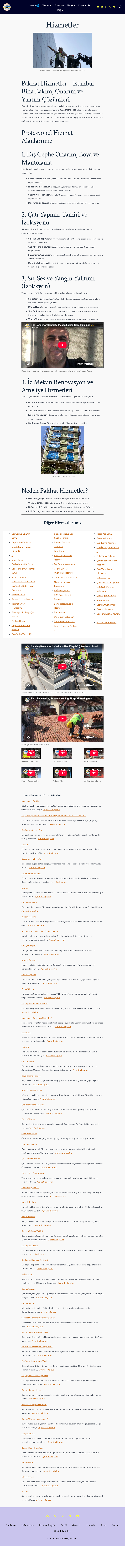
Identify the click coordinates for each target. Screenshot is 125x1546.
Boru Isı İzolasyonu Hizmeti (34, 1404)
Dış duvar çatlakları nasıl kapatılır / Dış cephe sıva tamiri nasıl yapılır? (53, 815)
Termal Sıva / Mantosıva (32, 1173)
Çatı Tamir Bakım (29, 902)
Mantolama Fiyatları (30, 801)
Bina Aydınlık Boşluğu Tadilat (35, 1332)
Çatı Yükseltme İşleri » (108, 582)
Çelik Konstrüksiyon (30, 1158)
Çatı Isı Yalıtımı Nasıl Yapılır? (34, 1419)
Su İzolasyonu (27, 1274)
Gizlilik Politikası (62, 1531)
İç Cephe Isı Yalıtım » (64, 621)
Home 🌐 (34, 5)
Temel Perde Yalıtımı (31, 873)
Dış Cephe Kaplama (21, 542)
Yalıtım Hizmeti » (20, 621)
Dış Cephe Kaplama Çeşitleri (34, 1260)
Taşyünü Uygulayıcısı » (23, 599)
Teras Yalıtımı (27, 989)
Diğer (60, 10)
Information (27, 1525)
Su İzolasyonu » (62, 590)
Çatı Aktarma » (104, 577)
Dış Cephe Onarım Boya (32, 830)
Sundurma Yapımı (29, 1133)
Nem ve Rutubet (29, 960)
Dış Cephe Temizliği (21, 634)
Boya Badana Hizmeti (31, 1075)
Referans (59, 5)
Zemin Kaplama (28, 974)
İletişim (71, 5)
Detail (64, 1525)
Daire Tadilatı (27, 1476)
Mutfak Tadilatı (28, 1202)
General (76, 1525)
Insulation (11, 1525)
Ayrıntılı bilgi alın (51, 809)
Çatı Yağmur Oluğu (106, 595)
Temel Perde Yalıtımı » (65, 577)
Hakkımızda (84, 5)
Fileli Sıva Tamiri (29, 1144)
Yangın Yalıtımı (28, 1433)
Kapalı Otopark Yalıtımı (32, 1448)
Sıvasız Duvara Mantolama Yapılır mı (38, 1317)
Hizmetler (47, 5)
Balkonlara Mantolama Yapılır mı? (36, 1346)
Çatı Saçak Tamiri (29, 1303)
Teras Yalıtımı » (104, 538)
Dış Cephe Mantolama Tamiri (34, 1361)
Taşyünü (25, 1046)
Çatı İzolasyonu (28, 1289)
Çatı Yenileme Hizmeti (31, 1390)
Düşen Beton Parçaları (31, 859)
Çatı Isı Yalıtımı (28, 1119)
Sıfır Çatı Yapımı (28, 945)
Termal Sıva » (18, 594)
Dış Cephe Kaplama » (64, 564)
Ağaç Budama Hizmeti (31, 1090)
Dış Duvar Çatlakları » (65, 616)
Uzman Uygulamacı (30, 1187)
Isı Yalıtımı (59, 551)
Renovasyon (60, 612)
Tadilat (24, 844)
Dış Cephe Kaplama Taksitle (34, 1003)
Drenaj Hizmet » (105, 609)
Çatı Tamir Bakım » (106, 556)
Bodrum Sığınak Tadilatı (32, 1231)
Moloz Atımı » (103, 600)
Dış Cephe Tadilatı (29, 1245)
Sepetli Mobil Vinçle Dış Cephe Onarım (39, 931)
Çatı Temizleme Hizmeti (32, 1104)
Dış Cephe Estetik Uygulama (34, 1375)
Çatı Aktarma (27, 1061)
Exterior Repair (47, 1525)
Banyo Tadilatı (28, 1216)
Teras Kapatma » (105, 533)
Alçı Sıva (25, 1491)
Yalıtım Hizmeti (28, 916)
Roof (103, 1525)
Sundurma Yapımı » (106, 542)
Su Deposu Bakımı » (106, 622)
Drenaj (24, 887)
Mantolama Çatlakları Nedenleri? (36, 1018)
